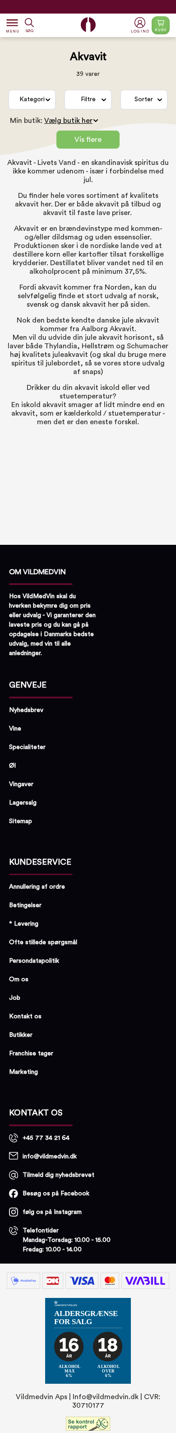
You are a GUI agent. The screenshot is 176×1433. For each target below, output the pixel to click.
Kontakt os (25, 1016)
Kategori (32, 99)
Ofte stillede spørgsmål (43, 942)
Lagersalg (23, 803)
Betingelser (25, 905)
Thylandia (60, 346)
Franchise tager (31, 1053)
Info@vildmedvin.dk (106, 1396)
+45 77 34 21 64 (46, 1138)
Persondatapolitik (34, 961)
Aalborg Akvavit (107, 328)
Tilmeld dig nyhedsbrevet (58, 1175)
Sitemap (20, 821)
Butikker (20, 1035)
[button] (141, 25)
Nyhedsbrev (26, 710)
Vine (15, 729)
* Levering (23, 924)
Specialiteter (27, 747)
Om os (18, 979)
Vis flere (88, 139)
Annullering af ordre (37, 887)
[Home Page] (88, 24)
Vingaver (21, 784)
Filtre (88, 99)
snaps (91, 371)
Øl (12, 766)
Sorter (143, 99)
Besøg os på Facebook (56, 1193)
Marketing (23, 1072)
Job (14, 998)
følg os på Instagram (52, 1212)
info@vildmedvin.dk (50, 1156)
